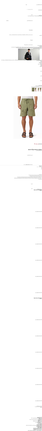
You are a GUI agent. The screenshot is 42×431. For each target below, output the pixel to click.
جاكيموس (29, 47)
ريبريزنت (41, 48)
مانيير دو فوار (26, 47)
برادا (16, 47)
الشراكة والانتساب (37, 422)
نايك (22, 47)
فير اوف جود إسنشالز (33, 47)
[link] (41, 35)
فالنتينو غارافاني (35, 48)
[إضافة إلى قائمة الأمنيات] (34, 172)
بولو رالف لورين (18, 47)
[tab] (40, 90)
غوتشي (30, 47)
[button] (40, 15)
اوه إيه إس (40, 143)
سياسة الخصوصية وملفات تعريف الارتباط (34, 425)
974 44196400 (35, 429)
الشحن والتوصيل (40, 426)
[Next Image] (37, 141)
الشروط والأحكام (40, 425)
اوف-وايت (21, 47)
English (26, 4)
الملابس (41, 419)
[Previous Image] (37, 94)
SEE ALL (41, 190)
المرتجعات (37, 426)
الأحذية (39, 419)
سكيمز (37, 48)
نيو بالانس (24, 47)
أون (20, 47)
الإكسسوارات (34, 419)
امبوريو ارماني (37, 47)
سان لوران (39, 48)
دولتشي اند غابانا (40, 47)
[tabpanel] (21, 177)
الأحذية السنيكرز (37, 419)
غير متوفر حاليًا (40, 174)
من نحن (41, 422)
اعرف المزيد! (25, 164)
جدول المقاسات (40, 166)
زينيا (33, 48)
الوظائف (39, 422)
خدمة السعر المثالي (28, 425)
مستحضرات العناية (31, 419)
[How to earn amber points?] (37, 157)
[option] (21, 167)
